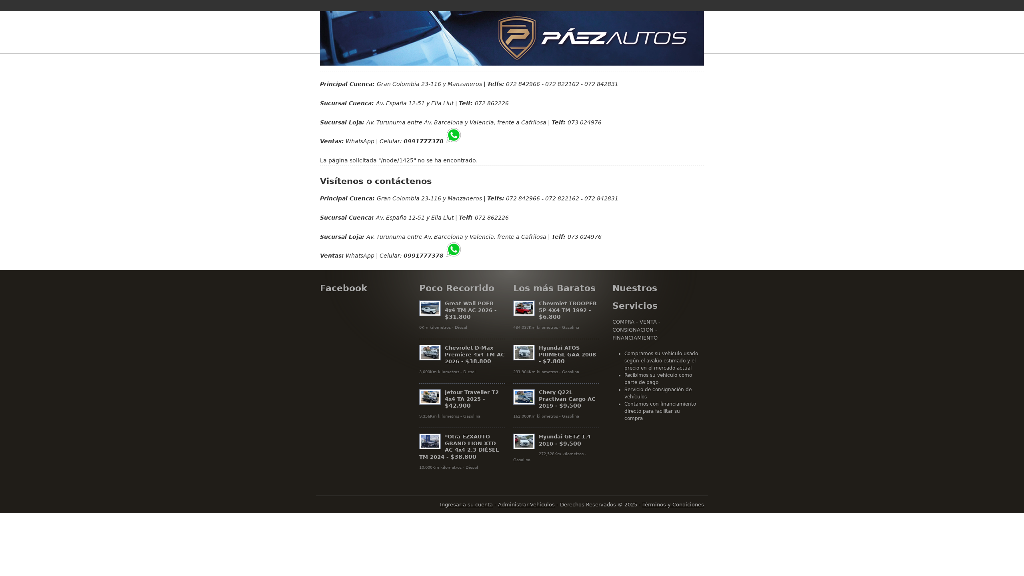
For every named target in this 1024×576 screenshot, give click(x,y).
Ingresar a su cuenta (466, 505)
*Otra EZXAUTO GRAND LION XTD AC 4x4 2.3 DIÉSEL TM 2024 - (459, 447)
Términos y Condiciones (673, 505)
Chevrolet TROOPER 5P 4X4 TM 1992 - (568, 310)
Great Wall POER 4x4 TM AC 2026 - (470, 310)
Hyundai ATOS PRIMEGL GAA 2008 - (567, 354)
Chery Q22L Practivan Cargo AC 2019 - (567, 399)
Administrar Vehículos (526, 505)
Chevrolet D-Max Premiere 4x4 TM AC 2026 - (475, 354)
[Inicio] (512, 38)
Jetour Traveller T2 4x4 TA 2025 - (472, 399)
